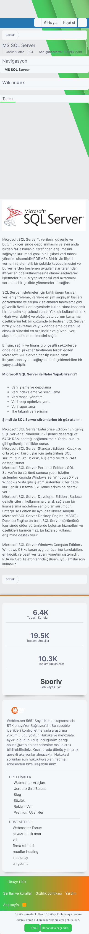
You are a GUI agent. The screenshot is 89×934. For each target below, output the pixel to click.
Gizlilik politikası (49, 893)
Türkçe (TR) (16, 882)
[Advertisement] (44, 152)
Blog (17, 794)
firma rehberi (23, 845)
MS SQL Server (17, 69)
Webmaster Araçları (29, 782)
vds (15, 840)
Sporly (51, 681)
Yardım (70, 893)
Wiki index (13, 82)
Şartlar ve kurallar (17, 893)
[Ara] (82, 22)
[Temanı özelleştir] (38, 22)
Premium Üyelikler (28, 812)
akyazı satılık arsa (27, 834)
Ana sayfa (11, 905)
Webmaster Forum (27, 828)
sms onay (20, 857)
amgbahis (20, 863)
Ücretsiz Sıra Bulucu (30, 788)
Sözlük (19, 800)
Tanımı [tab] (8, 98)
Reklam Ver (22, 806)
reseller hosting (25, 851)
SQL (21, 239)
